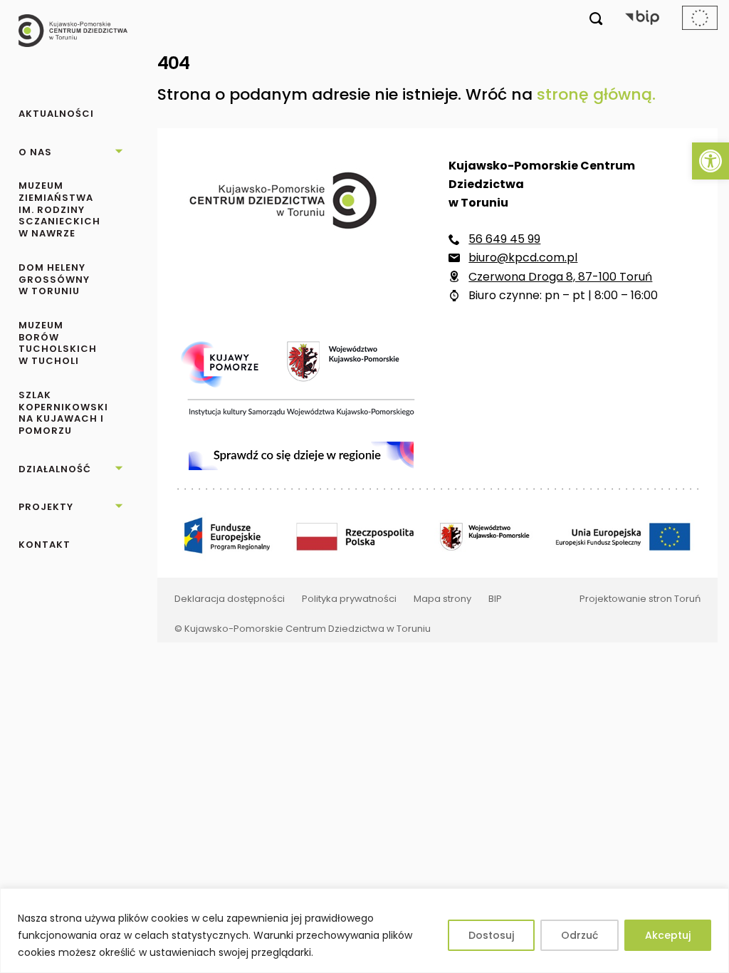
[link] (710, 160)
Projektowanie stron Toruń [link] (640, 598)
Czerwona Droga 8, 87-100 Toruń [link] (560, 277)
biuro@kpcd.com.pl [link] (522, 257)
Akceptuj (668, 935)
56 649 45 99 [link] (504, 239)
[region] (364, 930)
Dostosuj (491, 935)
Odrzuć (579, 935)
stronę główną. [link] (596, 94)
